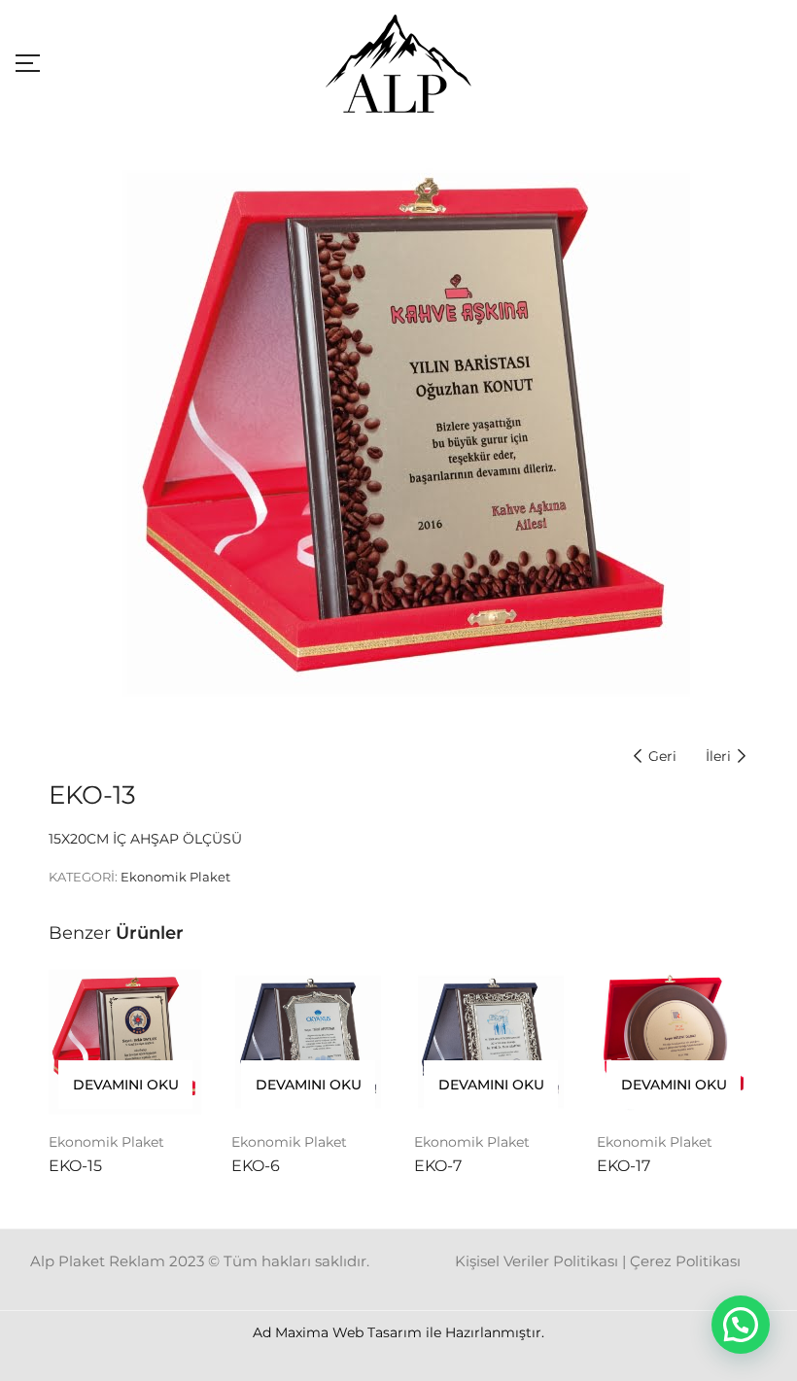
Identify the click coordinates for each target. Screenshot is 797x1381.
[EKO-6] (308, 1042)
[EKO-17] (673, 1042)
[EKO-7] (491, 1042)
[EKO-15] (125, 1042)
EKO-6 (255, 1166)
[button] (740, 1324)
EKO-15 (75, 1166)
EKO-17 (623, 1166)
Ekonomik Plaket (175, 876)
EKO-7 (438, 1166)
